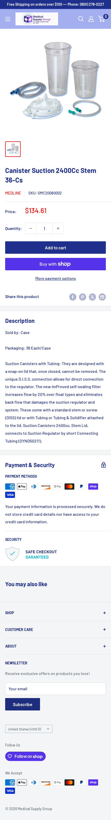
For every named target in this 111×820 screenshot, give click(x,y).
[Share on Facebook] (72, 297)
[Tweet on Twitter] (92, 297)
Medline (13, 193)
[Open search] (81, 19)
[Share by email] (102, 297)
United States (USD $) (24, 729)
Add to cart (55, 247)
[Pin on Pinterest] (82, 297)
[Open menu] (7, 19)
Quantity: (13, 228)
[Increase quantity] (58, 228)
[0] (101, 19)
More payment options (55, 278)
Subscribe (22, 704)
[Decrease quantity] (30, 228)
